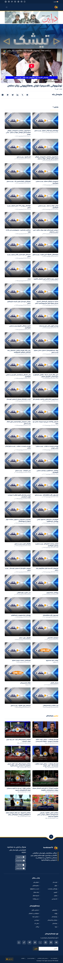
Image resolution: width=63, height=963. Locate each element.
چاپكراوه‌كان (54, 916)
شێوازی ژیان (36, 882)
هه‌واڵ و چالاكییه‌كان (52, 920)
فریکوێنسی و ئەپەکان (34, 913)
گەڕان (35, 948)
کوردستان (55, 882)
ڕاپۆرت (55, 913)
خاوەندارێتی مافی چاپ (30, 958)
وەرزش (55, 895)
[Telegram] (12, 95)
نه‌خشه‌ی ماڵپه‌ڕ (35, 910)
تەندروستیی (54, 898)
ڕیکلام (37, 926)
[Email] (3, 95)
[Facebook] (27, 95)
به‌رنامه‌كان (54, 923)
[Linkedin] (17, 95)
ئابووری (55, 892)
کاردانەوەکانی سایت (54, 958)
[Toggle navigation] (6, 7)
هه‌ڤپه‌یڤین (54, 910)
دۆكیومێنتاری (35, 885)
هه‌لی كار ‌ (36, 923)
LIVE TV (10, 959)
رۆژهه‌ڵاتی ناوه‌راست (52, 888)
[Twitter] (22, 95)
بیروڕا (56, 926)
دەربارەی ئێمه (35, 916)
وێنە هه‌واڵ (36, 892)
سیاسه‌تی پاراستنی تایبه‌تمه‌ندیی (42, 958)
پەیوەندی (36, 920)
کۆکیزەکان (22, 958)
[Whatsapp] (8, 95)
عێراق (56, 885)
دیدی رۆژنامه (36, 898)
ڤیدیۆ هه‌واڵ (36, 895)
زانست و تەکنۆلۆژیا (34, 888)
